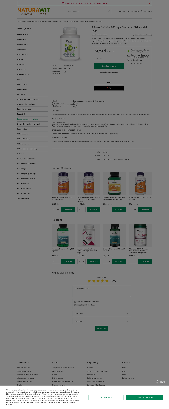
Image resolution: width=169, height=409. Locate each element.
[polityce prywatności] (70, 394)
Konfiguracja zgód (106, 397)
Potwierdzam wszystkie (144, 397)
